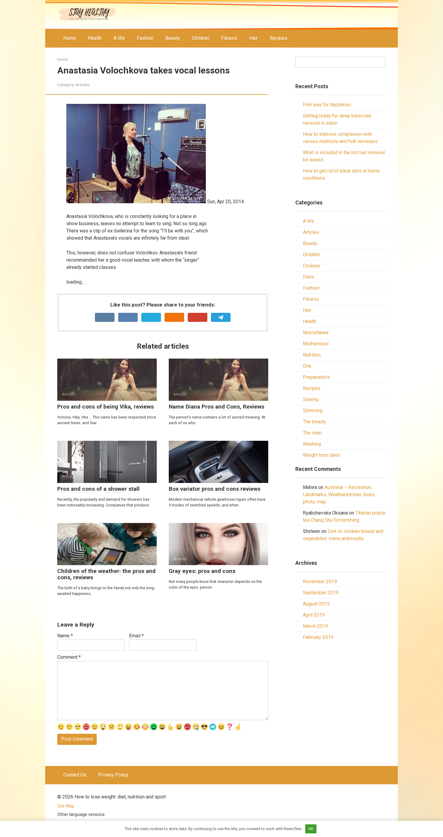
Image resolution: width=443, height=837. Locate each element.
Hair (253, 38)
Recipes (278, 38)
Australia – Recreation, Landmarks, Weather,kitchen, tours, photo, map (339, 494)
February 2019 (318, 637)
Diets (308, 277)
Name (65, 636)
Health (95, 38)
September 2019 (320, 593)
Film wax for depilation (327, 104)
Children (200, 38)
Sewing (311, 399)
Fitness (229, 38)
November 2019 (320, 581)
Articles (83, 84)
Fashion (145, 38)
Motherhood (315, 344)
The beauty (314, 422)
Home (69, 38)
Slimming (312, 410)
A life (119, 38)
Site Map (65, 806)
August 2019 (316, 604)
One (307, 366)
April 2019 (314, 615)
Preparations (316, 377)
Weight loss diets (321, 455)
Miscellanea (315, 332)
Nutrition (312, 355)
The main (312, 433)
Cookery (311, 266)
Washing (312, 444)
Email (136, 636)
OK (310, 828)
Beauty (172, 38)
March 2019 (315, 626)
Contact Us (74, 775)
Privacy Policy (113, 775)
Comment (69, 657)
